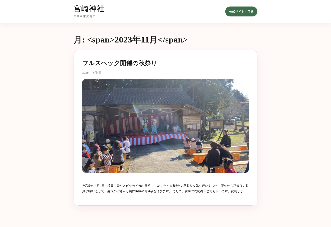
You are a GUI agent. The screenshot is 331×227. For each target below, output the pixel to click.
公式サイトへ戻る (241, 11)
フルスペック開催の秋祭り (119, 63)
